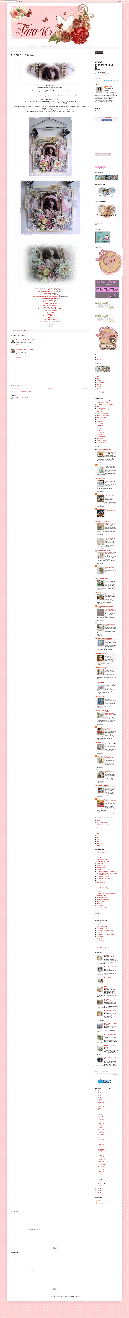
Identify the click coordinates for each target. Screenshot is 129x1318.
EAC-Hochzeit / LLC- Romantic (101, 1140)
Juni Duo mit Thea (101, 1135)
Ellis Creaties (100, 438)
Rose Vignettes (100, 936)
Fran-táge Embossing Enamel (51, 296)
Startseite (12, 47)
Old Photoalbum (101, 942)
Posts (98, 1200)
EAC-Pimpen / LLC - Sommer (101, 1168)
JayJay (98, 826)
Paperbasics (100, 891)
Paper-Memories (101, 890)
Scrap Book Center (101, 895)
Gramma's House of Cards (104, 449)
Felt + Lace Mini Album (110, 538)
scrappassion (101, 509)
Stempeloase (100, 903)
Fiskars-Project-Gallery (102, 402)
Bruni (98, 831)
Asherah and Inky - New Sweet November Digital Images (110, 641)
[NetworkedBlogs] (107, 117)
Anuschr (99, 841)
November (101, 1102)
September (101, 1108)
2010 (98, 1193)
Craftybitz (99, 856)
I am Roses (99, 880)
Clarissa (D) (100, 380)
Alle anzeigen (115, 813)
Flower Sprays (49, 300)
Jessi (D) (99, 388)
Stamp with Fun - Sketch (101, 1173)
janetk (98, 924)
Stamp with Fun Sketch (101, 1146)
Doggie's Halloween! (110, 579)
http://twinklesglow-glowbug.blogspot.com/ (103, 409)
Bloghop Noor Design (110, 786)
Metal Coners (50, 314)
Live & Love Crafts (56, 288)
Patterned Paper (101, 478)
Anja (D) (99, 376)
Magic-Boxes (100, 425)
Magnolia (99, 419)
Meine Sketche (54, 47)
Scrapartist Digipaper (102, 897)
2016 (98, 1090)
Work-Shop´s (44, 47)
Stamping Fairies (101, 901)
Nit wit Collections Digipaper (104, 888)
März (99, 1181)
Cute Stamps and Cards (103, 861)
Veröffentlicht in (32, 47)
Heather (99, 386)
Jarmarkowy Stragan (110, 624)
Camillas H (100, 742)
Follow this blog (106, 120)
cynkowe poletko (101, 494)
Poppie (49, 317)
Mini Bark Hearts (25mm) (50, 305)
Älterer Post (86, 388)
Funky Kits (99, 869)
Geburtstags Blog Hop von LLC (101, 1131)
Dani (98, 830)
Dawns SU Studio (101, 440)
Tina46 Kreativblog (111, 86)
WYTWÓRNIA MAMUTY (103, 566)
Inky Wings (99, 431)
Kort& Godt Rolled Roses (50, 316)
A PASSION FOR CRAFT (103, 756)
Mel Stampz (100, 423)
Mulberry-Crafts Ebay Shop (103, 886)
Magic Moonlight (101, 946)
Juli (99, 1114)
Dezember (101, 1099)
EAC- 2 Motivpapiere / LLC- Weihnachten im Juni (101, 1156)
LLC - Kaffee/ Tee (108, 977)
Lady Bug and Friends (102, 413)
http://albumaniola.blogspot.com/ (105, 930)
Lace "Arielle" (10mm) (50, 310)
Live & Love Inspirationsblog (37, 96)
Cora (98, 944)
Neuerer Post (15, 388)
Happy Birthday (108, 654)
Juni (99, 1116)
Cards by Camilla (101, 727)
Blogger (78, 1296)
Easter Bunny (108, 757)
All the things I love (102, 667)
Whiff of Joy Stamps (102, 907)
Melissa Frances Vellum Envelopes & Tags (50, 309)
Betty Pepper (100, 854)
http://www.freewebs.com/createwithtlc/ (106, 400)
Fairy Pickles (100, 411)
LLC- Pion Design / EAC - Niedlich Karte (110, 1035)
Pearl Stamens (50, 312)
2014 (98, 1095)
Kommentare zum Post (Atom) (25, 391)
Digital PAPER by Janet (103, 550)
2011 (98, 1190)
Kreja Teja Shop (101, 882)
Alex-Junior (99, 843)
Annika (98, 406)
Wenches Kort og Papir (103, 696)
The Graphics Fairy (101, 947)
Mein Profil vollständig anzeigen (103, 104)
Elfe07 (98, 820)
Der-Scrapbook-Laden (102, 865)
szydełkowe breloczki (110, 510)
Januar (100, 1185)
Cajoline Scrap (100, 940)
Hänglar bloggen (101, 436)
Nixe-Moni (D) (100, 392)
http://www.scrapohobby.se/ (103, 878)
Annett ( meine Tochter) (103, 824)
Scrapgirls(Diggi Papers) (103, 899)
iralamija (99, 537)
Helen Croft (99, 434)
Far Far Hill (99, 938)
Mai (99, 1177)
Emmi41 (99, 384)
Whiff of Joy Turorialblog (103, 415)
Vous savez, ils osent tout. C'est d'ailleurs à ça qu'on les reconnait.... (110, 611)
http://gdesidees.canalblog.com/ (105, 404)
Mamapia (99, 835)
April (99, 1179)
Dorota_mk (100, 592)
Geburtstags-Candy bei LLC (101, 1151)
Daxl (98, 839)
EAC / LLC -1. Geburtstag (101, 1120)
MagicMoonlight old (102, 928)
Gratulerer (107, 698)
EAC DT (99, 359)
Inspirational (100, 429)
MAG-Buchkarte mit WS (110, 955)
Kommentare (100, 1203)
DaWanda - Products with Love (111, 80)
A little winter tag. (109, 743)
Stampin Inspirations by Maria (105, 464)
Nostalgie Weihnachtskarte (108, 1000)
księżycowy (108, 495)
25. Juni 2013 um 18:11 (29, 340)
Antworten (18, 344)
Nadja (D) (99, 390)
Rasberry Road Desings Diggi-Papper (106, 893)
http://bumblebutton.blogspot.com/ (105, 934)
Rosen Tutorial (100, 421)
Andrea (98, 845)
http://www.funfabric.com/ (103, 916)
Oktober (100, 1106)
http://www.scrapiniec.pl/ (103, 876)
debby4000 (19, 349)
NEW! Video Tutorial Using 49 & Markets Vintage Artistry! (109, 713)
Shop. (72, 111)
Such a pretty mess (102, 710)
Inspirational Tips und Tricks (104, 427)
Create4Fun (100, 858)
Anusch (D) (99, 378)
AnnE (98, 833)
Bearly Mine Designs (102, 852)
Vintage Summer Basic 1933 (46, 289)
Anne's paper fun (101, 653)
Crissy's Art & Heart (102, 578)
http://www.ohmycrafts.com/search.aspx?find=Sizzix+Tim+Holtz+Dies (107, 874)
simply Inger (100, 682)
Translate (107, 74)
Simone (99, 828)
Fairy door (107, 593)
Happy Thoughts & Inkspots (104, 638)
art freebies (99, 932)
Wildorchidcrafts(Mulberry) (103, 909)
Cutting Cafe (100, 863)
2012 (98, 1188)
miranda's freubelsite (103, 785)
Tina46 (97, 110)
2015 (98, 1093)
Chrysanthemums (48, 302)
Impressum (21, 47)
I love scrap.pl (100, 432)
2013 (98, 1097)
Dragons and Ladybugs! (110, 668)
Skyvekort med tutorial (110, 523)
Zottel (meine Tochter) (102, 822)
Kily (97, 837)
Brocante (99, 922)
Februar (100, 1183)
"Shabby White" (37, 296)
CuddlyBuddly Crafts (102, 859)
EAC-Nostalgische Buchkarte (109, 987)
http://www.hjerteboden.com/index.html (106, 871)
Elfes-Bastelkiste (101, 867)
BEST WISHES (108, 552)
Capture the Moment (102, 442)
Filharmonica (19, 340)
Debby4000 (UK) (101, 382)
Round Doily (47, 293)
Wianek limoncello (109, 567)
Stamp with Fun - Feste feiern (101, 1125)
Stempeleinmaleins (102, 417)
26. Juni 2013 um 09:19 (28, 349)
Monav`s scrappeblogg (103, 770)
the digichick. (100, 905)
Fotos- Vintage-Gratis (102, 926)
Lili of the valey (100, 884)
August (100, 1112)
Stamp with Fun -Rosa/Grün (101, 1163)
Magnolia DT (100, 357)
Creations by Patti (102, 799)
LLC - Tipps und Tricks (110, 966)
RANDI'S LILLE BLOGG (103, 521)
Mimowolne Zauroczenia (103, 623)
